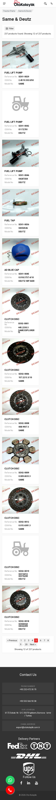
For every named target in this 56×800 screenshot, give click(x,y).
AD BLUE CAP (11, 270)
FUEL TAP (9, 220)
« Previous (12, 640)
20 (26, 644)
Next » (33, 644)
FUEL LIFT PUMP (13, 72)
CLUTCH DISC (11, 319)
